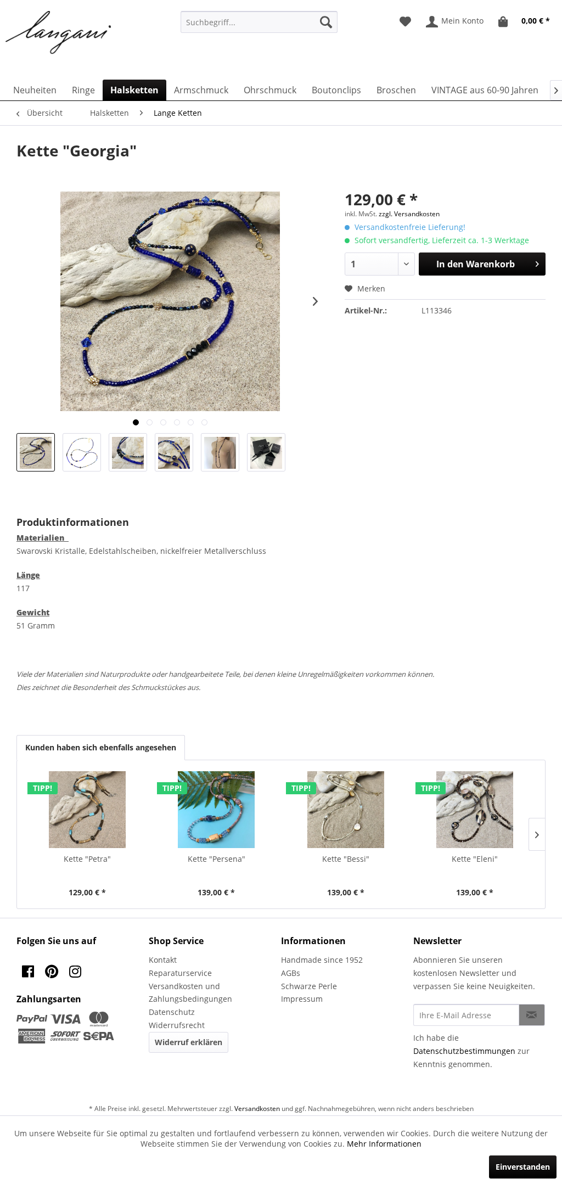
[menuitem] (259, 22)
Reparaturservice (180, 973)
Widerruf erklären (188, 1042)
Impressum (302, 999)
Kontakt (163, 960)
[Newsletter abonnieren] (532, 1015)
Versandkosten (257, 1108)
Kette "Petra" (87, 859)
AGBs (290, 973)
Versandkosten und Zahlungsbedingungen (190, 993)
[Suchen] (326, 22)
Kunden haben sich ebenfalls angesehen (100, 747)
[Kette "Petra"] (87, 809)
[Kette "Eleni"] (475, 809)
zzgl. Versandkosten (409, 213)
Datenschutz (172, 1012)
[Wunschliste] (405, 22)
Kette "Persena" (216, 859)
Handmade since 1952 (322, 960)
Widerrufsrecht (177, 1025)
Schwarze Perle (309, 986)
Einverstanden (523, 1166)
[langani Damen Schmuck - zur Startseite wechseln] (58, 33)
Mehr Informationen (384, 1143)
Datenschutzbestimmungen (464, 1051)
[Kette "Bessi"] (345, 809)
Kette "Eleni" (475, 859)
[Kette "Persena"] (217, 809)
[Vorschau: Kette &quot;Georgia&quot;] (35, 452)
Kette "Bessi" (345, 859)
